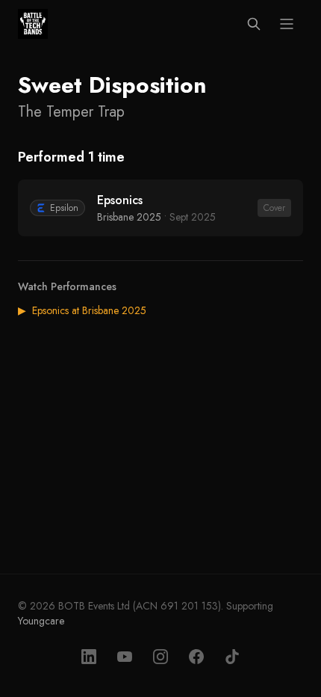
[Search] (253, 23)
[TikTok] (232, 656)
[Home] (33, 24)
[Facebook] (196, 656)
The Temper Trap (71, 112)
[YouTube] (124, 656)
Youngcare (41, 620)
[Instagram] (160, 656)
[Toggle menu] (286, 23)
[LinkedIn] (88, 656)
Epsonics (120, 200)
